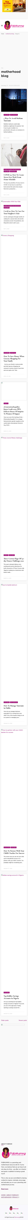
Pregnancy (13, 171)
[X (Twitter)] (10, 1213)
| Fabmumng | (17, 1217)
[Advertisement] (14, 50)
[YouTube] (21, 1213)
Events (6, 403)
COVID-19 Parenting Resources (12, 169)
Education (7, 847)
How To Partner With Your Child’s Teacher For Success (14, 852)
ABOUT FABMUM (12, 1195)
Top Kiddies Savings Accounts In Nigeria (11, 997)
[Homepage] (14, 1208)
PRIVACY (15, 1197)
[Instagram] (14, 1213)
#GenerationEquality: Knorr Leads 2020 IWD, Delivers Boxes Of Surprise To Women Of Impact (14, 410)
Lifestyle (12, 352)
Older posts (5, 1020)
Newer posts (23, 1020)
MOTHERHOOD (6, 1197)
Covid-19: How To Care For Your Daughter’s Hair (14, 212)
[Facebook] (6, 1213)
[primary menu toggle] (2, 25)
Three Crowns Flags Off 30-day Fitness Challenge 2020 (14, 560)
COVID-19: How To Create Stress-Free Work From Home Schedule (14, 177)
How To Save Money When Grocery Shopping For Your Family (14, 358)
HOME (3, 1195)
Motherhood (13, 114)
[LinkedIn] (17, 1213)
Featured (6, 114)
